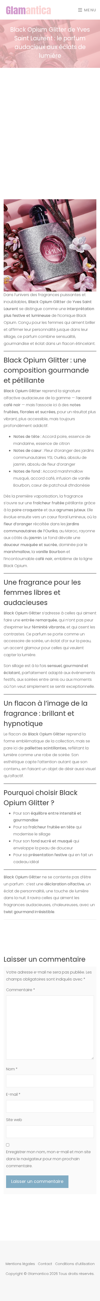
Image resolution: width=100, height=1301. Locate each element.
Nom (12, 1069)
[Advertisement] (50, 120)
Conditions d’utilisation (75, 1263)
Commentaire (20, 990)
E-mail (13, 1094)
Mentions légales (20, 1263)
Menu (89, 10)
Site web (14, 1120)
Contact (45, 1263)
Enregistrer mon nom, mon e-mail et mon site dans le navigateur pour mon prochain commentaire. (48, 1159)
